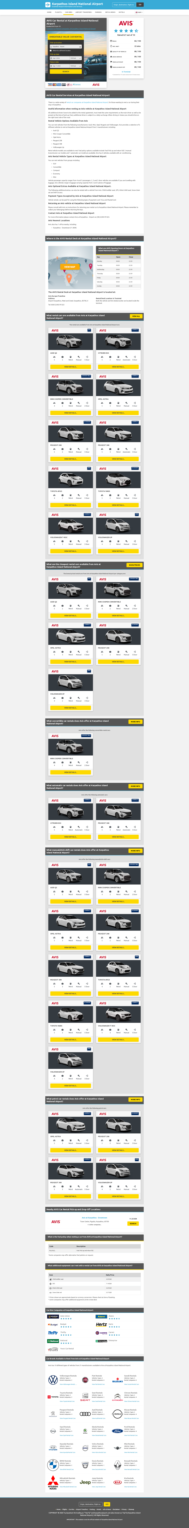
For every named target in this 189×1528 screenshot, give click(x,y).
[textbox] (66, 47)
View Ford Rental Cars (131, 1435)
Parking (98, 12)
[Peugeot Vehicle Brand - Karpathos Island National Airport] (53, 1414)
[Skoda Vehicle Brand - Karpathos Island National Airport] (85, 1431)
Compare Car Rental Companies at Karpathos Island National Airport (71, 29)
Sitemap (131, 1509)
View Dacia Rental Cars (99, 1469)
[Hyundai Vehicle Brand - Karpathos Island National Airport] (53, 1448)
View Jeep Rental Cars (99, 1487)
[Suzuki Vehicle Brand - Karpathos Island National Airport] (117, 1380)
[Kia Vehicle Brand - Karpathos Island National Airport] (117, 1482)
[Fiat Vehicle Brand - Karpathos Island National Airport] (85, 1380)
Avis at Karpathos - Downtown (94, 1218)
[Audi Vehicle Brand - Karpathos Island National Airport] (85, 1414)
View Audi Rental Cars (98, 1418)
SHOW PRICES (134, 565)
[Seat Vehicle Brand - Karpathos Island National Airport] (85, 1397)
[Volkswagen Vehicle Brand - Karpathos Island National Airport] (53, 1380)
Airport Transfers (83, 12)
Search (66, 71)
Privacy (124, 1509)
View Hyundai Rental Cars (67, 1452)
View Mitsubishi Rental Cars (68, 1487)
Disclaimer (116, 1509)
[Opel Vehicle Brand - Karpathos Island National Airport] (53, 1431)
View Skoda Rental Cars (99, 1435)
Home (49, 12)
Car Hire (68, 12)
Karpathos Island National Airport (77, 4)
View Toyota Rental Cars (67, 1401)
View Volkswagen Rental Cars (69, 1384)
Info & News (110, 12)
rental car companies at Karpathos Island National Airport (87, 102)
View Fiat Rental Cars (98, 1384)
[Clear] (80, 47)
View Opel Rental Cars (66, 1435)
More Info (135, 722)
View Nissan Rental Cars (131, 1418)
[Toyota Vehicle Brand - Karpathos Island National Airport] (53, 1397)
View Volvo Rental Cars (99, 1452)
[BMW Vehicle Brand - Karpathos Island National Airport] (53, 1465)
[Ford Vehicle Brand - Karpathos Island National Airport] (117, 1431)
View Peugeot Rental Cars (68, 1418)
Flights (58, 12)
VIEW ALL (136, 316)
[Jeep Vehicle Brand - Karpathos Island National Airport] (85, 1482)
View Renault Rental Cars (132, 1469)
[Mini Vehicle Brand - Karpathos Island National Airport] (117, 1448)
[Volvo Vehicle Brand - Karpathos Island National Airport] (85, 1448)
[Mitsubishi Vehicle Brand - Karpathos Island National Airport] (53, 1482)
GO (140, 5)
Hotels (122, 12)
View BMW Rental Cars (67, 1469)
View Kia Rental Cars (130, 1487)
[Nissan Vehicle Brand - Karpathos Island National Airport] (117, 1414)
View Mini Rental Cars (130, 1452)
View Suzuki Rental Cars (131, 1384)
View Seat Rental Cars (98, 1401)
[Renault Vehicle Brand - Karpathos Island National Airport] (117, 1465)
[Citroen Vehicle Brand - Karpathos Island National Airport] (117, 1397)
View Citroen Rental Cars (131, 1401)
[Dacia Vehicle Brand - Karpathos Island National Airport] (85, 1465)
